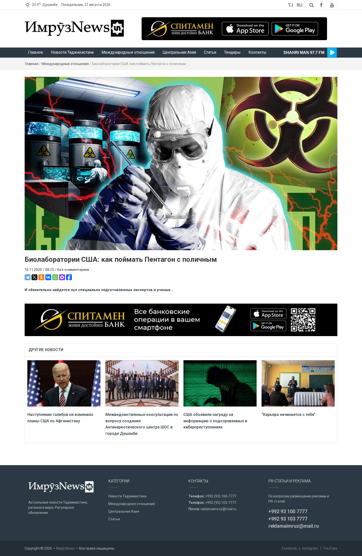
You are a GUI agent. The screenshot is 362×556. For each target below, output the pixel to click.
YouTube (330, 548)
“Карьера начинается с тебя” (288, 414)
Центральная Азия (179, 52)
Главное (35, 52)
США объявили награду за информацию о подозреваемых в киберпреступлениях (215, 420)
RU (299, 5)
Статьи (210, 52)
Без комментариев (73, 269)
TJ (290, 5)
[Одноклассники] (41, 277)
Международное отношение (131, 504)
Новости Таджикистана (72, 52)
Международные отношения (128, 52)
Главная (31, 64)
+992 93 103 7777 (287, 519)
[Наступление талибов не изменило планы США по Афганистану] (63, 383)
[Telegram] (28, 277)
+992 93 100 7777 (287, 511)
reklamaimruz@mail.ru (218, 509)
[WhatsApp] (55, 277)
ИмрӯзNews (65, 548)
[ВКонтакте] (48, 277)
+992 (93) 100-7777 (220, 496)
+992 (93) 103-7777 (220, 503)
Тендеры (232, 52)
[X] (34, 277)
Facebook (289, 548)
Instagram (310, 548)
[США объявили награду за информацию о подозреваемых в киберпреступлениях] (220, 383)
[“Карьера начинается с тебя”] (298, 383)
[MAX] (62, 277)
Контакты (257, 52)
